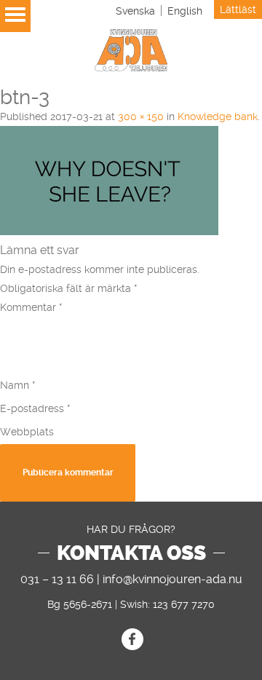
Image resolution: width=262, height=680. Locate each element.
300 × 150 (141, 116)
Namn (18, 385)
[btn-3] (109, 231)
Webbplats (27, 432)
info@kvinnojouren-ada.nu (172, 579)
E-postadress (35, 408)
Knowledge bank (218, 116)
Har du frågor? (131, 529)
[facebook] (132, 639)
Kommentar (31, 307)
